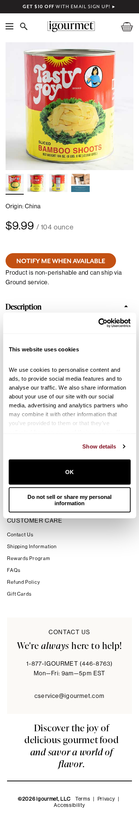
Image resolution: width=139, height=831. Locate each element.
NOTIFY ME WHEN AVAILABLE (60, 261)
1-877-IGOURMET (69, 664)
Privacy (106, 799)
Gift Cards (19, 594)
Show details (99, 446)
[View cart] (122, 26)
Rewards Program (28, 558)
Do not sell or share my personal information (69, 500)
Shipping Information (32, 546)
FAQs (13, 570)
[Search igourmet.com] (25, 26)
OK (69, 472)
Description (24, 306)
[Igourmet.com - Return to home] (71, 26)
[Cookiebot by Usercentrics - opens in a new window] (98, 323)
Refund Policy (23, 582)
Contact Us (20, 534)
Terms (82, 799)
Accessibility (69, 805)
